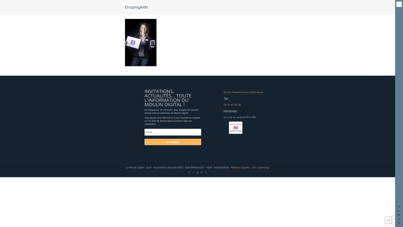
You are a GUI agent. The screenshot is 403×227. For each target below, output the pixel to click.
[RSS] (206, 172)
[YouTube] (399, 210)
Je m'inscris (173, 141)
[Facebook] (399, 206)
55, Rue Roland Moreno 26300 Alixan (243, 92)
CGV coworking (260, 167)
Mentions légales (240, 167)
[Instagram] (399, 218)
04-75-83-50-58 (232, 104)
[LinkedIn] (399, 214)
